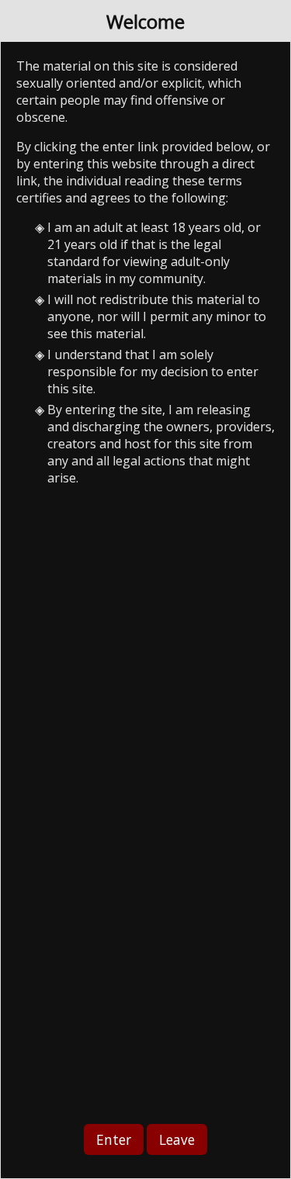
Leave (177, 1139)
